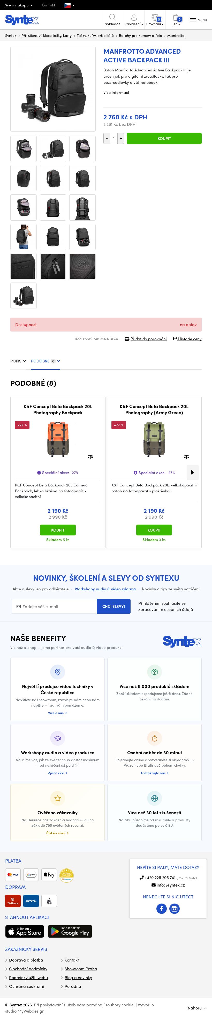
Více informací (116, 92)
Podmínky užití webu (28, 977)
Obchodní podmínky (28, 969)
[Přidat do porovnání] (90, 457)
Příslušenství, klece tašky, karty (46, 35)
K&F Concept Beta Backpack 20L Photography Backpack (58, 409)
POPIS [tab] (15, 361)
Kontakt (48, 5)
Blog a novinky (78, 977)
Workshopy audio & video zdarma (105, 589)
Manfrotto (175, 35)
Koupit (164, 138)
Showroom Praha (81, 969)
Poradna (73, 986)
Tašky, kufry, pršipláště (95, 35)
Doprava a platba (26, 960)
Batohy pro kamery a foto (140, 35)
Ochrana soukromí (26, 986)
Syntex (10, 35)
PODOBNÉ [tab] (42, 361)
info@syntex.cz (171, 885)
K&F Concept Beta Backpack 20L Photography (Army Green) (154, 409)
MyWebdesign (31, 1011)
